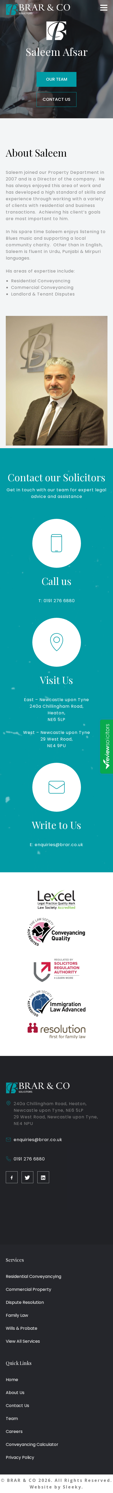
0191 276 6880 (29, 1159)
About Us (15, 1393)
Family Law (17, 1315)
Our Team (56, 79)
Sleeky (72, 1487)
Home (12, 1380)
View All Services (23, 1341)
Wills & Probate (21, 1328)
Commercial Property (28, 1289)
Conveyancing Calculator (32, 1444)
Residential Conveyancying (33, 1276)
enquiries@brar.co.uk (38, 1140)
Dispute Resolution (25, 1302)
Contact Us (56, 99)
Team (12, 1418)
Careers (14, 1431)
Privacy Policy (20, 1457)
